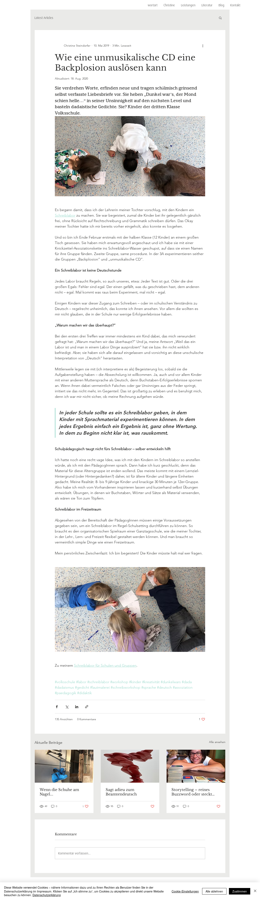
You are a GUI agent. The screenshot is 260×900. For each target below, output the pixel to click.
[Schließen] (255, 891)
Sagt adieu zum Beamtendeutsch (121, 792)
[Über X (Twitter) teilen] (67, 707)
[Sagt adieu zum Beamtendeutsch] (130, 766)
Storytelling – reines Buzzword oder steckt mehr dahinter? (191, 792)
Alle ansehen (217, 742)
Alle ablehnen (214, 891)
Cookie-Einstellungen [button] (185, 891)
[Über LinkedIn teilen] (77, 707)
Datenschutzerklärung (46, 895)
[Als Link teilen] (87, 707)
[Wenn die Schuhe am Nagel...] (64, 766)
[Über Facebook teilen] (57, 707)
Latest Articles (44, 18)
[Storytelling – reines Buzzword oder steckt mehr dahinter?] (196, 766)
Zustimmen (239, 891)
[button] (188, 5)
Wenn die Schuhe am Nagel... (59, 792)
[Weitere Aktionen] (202, 45)
